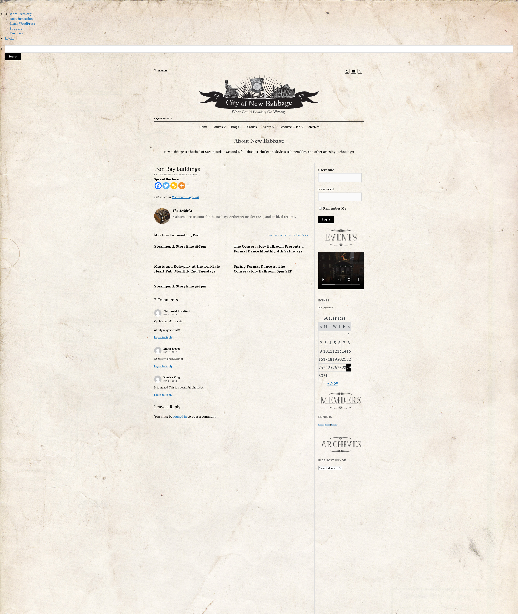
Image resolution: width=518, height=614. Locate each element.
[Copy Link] (173, 185)
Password (326, 189)
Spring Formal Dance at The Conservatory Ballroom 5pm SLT (263, 268)
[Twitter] (166, 185)
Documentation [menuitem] (21, 18)
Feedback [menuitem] (16, 33)
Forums (217, 127)
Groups (252, 127)
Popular (334, 425)
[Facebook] (158, 185)
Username (326, 170)
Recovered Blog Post (185, 197)
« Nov (332, 383)
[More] (181, 185)
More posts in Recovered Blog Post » (288, 234)
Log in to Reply (163, 337)
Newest (321, 425)
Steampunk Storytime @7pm (180, 246)
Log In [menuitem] (9, 38)
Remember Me (334, 208)
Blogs (235, 127)
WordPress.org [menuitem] (20, 14)
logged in (180, 416)
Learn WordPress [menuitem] (22, 23)
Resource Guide (289, 127)
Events (266, 127)
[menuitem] (259, 52)
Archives (314, 127)
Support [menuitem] (16, 28)
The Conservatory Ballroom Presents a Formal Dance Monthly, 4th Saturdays (269, 248)
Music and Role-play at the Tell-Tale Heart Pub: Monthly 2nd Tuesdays (187, 268)
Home (203, 127)
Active (327, 425)
